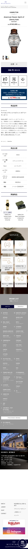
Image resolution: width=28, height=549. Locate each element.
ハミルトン (11, 6)
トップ (2, 6)
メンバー (16, 515)
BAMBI (5, 327)
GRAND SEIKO (7, 390)
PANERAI (18, 336)
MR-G (19, 322)
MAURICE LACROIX (21, 313)
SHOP (2, 510)
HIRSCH (5, 399)
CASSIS (5, 350)
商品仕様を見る (14, 83)
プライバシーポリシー (20, 508)
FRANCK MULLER (7, 373)
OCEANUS (18, 327)
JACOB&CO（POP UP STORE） (8, 410)
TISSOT (18, 387)
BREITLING (6, 336)
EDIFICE (6, 364)
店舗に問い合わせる (14, 70)
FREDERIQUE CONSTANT (8, 379)
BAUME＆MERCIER (8, 332)
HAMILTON (6, 394)
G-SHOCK (6, 385)
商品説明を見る (5, 83)
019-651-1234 (8, 457)
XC (18, 391)
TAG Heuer (19, 377)
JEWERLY (20, 306)
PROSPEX (19, 350)
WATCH (7, 306)
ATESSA (5, 318)
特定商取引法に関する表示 (20, 504)
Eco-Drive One (8, 359)
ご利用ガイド (17, 512)
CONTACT (3, 513)
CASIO (4, 345)
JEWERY (3, 507)
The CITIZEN (19, 382)
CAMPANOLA (6, 341)
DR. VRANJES (8, 424)
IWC (4, 404)
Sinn (17, 368)
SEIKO (18, 359)
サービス (23, 82)
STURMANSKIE (20, 373)
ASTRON (5, 313)
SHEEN (18, 364)
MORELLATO (19, 318)
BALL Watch (6, 322)
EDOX (5, 368)
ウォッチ (6, 6)
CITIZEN (5, 354)
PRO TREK (19, 345)
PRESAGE (19, 341)
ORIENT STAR (20, 332)
